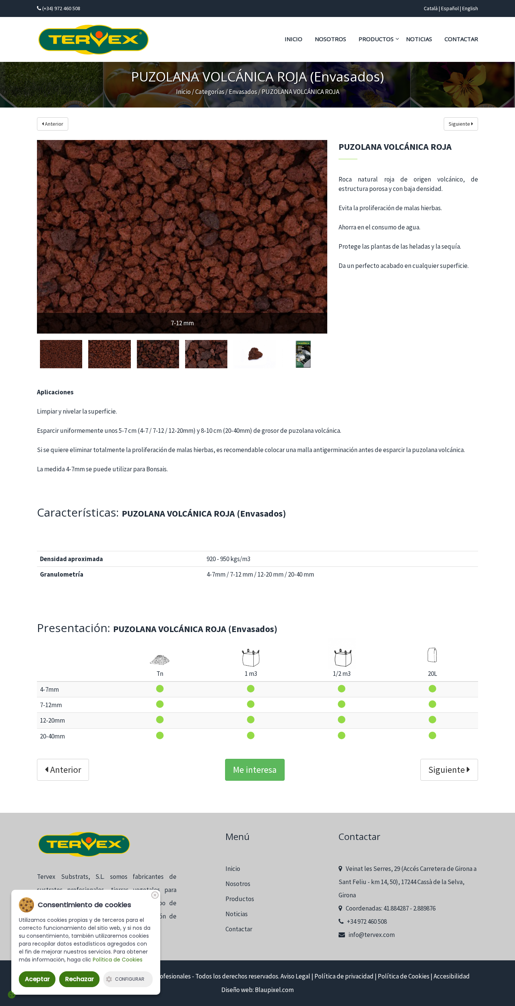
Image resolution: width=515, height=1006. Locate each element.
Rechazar (79, 979)
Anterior (53, 123)
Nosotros (330, 39)
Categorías (209, 92)
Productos (376, 39)
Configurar (129, 979)
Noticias (419, 39)
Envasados (243, 92)
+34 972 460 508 (365, 921)
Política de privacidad (344, 976)
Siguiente (460, 123)
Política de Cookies (403, 976)
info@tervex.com (370, 935)
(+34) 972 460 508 (60, 8)
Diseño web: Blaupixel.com (257, 990)
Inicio (293, 39)
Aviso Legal (295, 976)
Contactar (461, 39)
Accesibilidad (452, 976)
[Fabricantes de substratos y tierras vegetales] (93, 40)
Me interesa (255, 769)
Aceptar (37, 979)
